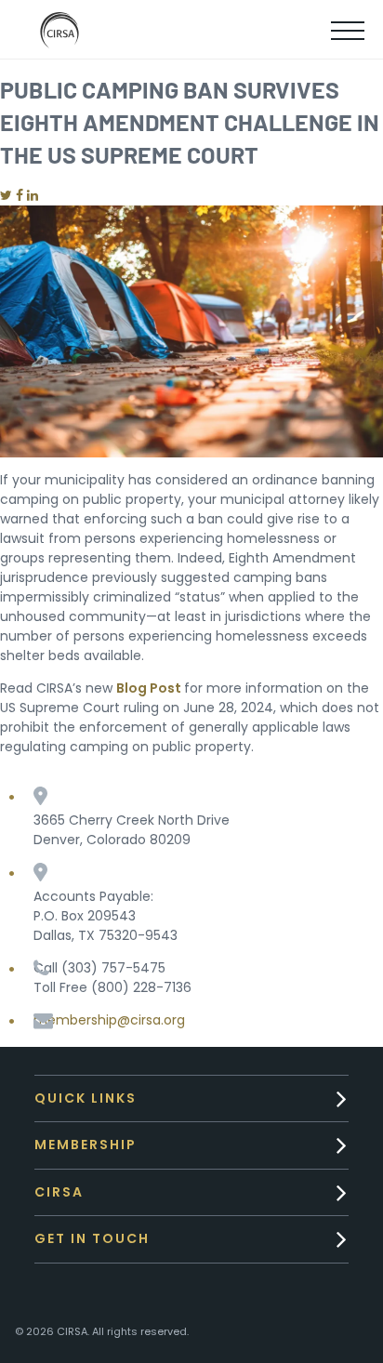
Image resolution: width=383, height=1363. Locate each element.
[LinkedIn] (32, 195)
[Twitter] (6, 195)
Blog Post (148, 688)
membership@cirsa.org (109, 1020)
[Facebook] (19, 195)
